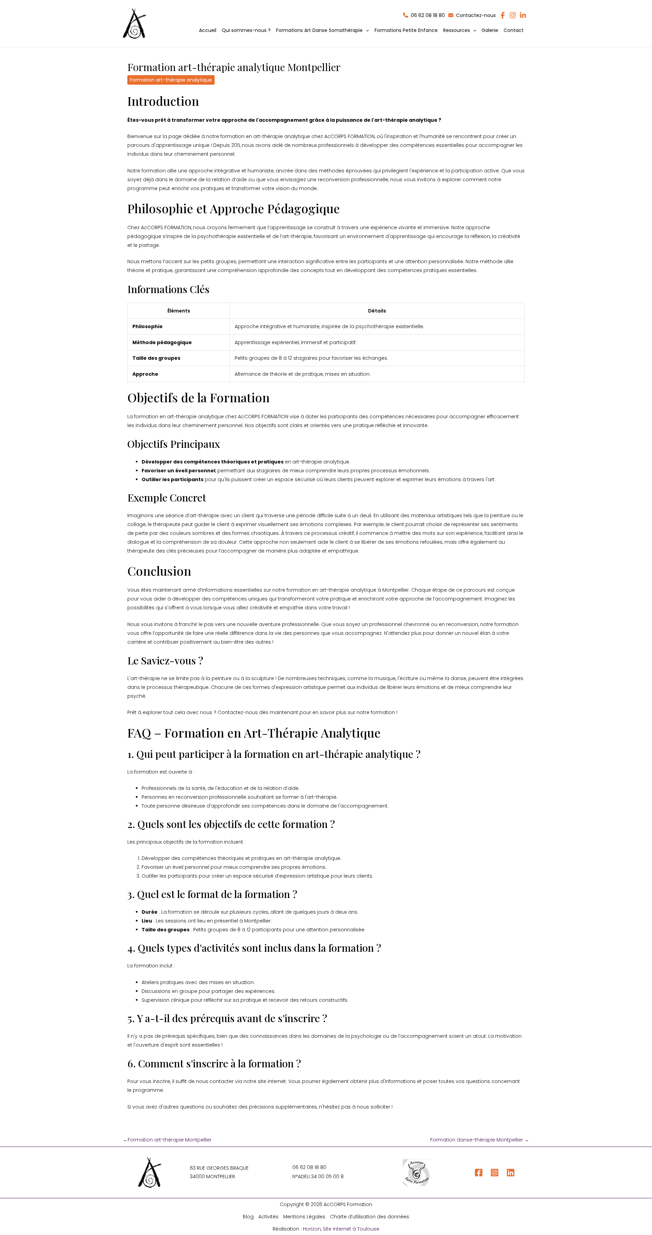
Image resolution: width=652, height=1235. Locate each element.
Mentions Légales (304, 1216)
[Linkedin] (510, 1172)
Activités (268, 1216)
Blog (248, 1216)
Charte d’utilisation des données (369, 1216)
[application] (366, 30)
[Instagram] (494, 1172)
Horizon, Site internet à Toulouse (341, 1228)
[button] (322, 30)
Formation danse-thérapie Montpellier (479, 1139)
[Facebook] (478, 1172)
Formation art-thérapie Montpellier (167, 1139)
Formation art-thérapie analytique (171, 80)
